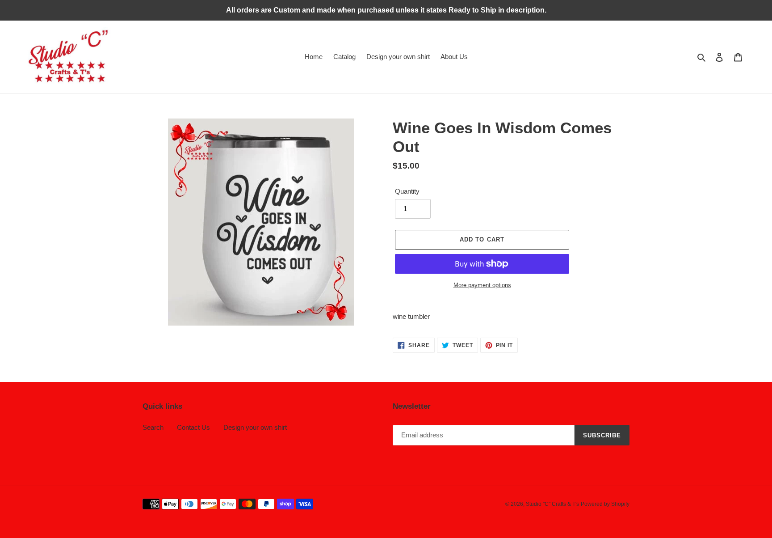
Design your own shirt (255, 427)
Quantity (407, 191)
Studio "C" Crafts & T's (552, 504)
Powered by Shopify (605, 504)
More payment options (482, 285)
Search (153, 427)
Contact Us (193, 427)
